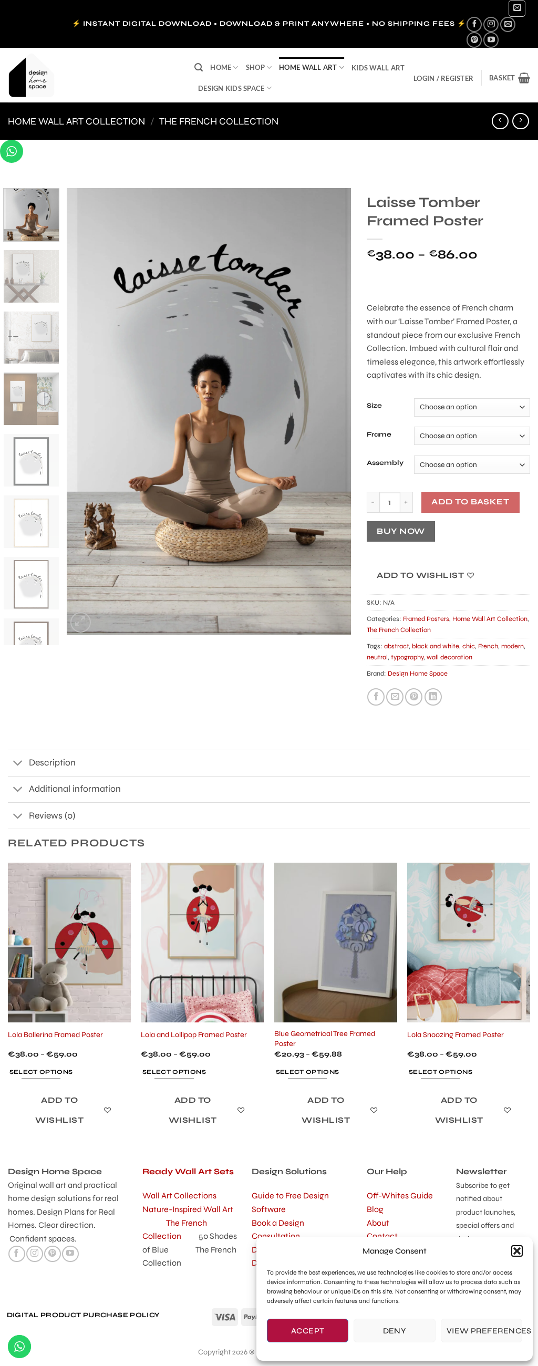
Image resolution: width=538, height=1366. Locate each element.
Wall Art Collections (179, 1196)
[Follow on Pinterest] (474, 39)
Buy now (401, 531)
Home (220, 67)
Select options (41, 1071)
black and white (435, 646)
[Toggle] (18, 764)
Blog (375, 1209)
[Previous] (85, 411)
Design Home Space (418, 673)
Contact (382, 1236)
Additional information (75, 788)
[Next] (332, 411)
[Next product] (500, 121)
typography (407, 657)
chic (468, 646)
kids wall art (378, 68)
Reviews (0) (52, 815)
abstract (396, 646)
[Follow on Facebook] (474, 24)
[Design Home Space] (93, 75)
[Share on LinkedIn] (433, 697)
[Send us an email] (507, 24)
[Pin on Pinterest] (413, 697)
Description (52, 762)
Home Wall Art (308, 67)
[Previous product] (520, 121)
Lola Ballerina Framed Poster (55, 1034)
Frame (379, 435)
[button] (517, 1251)
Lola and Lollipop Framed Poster (194, 1034)
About (378, 1223)
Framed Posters (426, 619)
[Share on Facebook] (376, 697)
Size (374, 406)
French (488, 646)
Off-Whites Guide (400, 1196)
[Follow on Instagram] (491, 24)
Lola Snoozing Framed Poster (455, 1034)
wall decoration (449, 657)
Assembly (385, 463)
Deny (395, 1331)
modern (512, 646)
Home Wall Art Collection (76, 121)
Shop (255, 67)
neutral (377, 657)
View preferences (484, 1331)
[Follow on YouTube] (491, 39)
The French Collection (218, 121)
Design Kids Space (231, 88)
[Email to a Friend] (395, 697)
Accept (308, 1331)
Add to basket (470, 501)
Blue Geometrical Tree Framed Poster (324, 1038)
